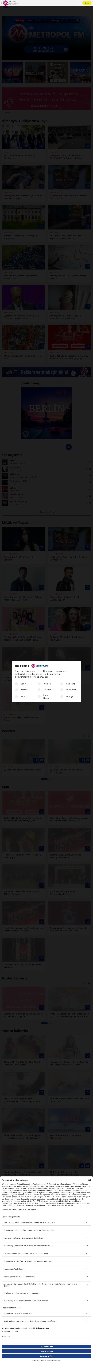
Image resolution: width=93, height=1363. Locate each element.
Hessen (24, 689)
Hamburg (70, 683)
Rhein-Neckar (46, 696)
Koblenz (47, 689)
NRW (23, 696)
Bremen (47, 683)
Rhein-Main (71, 689)
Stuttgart (70, 696)
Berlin (23, 683)
